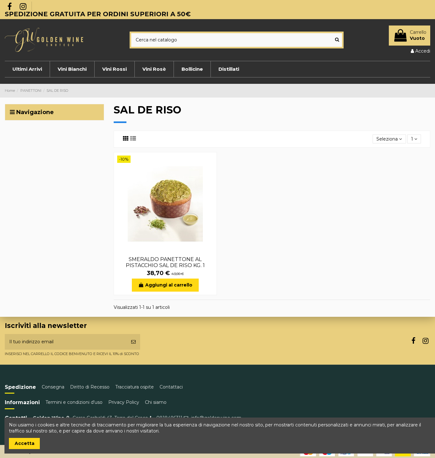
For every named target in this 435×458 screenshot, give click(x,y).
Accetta (24, 443)
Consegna (53, 387)
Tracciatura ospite (134, 387)
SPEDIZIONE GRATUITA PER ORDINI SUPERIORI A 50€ (98, 14)
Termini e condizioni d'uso (74, 402)
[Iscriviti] (133, 342)
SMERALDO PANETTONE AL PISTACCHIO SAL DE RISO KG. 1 (165, 262)
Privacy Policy (123, 402)
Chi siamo (156, 402)
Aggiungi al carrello (168, 285)
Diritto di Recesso (90, 387)
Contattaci (171, 387)
